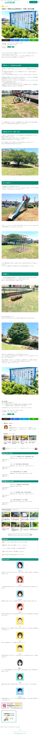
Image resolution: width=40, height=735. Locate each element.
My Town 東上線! (18, 733)
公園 (2, 6)
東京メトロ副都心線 (10, 44)
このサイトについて (17, 731)
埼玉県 (8, 410)
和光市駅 (15, 44)
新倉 (14, 410)
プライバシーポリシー (24, 731)
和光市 (11, 410)
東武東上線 (17, 410)
